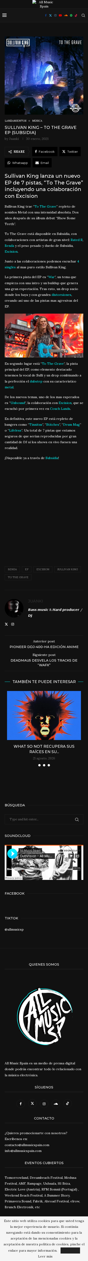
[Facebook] (46, 15)
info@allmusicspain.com (23, 1151)
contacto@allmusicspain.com (27, 1145)
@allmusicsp (14, 929)
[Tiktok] (76, 15)
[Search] (83, 15)
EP (26, 569)
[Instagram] (55, 15)
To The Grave (18, 577)
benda (12, 569)
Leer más (45, 1256)
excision (42, 569)
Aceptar (70, 1250)
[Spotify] (71, 15)
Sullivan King (67, 569)
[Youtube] (60, 15)
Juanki (14, 139)
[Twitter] (50, 15)
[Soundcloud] (66, 15)
